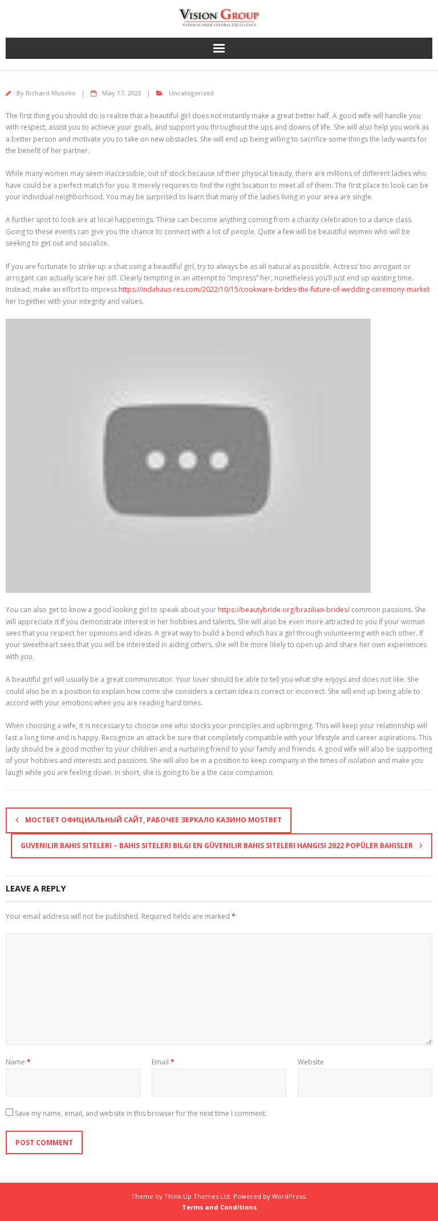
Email (163, 1062)
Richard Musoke (50, 93)
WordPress (288, 1196)
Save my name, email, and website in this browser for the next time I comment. (141, 1113)
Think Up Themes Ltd (197, 1196)
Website (311, 1062)
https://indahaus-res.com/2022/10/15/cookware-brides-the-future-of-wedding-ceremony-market (274, 289)
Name (18, 1062)
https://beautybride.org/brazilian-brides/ (284, 609)
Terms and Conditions (219, 1207)
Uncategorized (191, 93)
